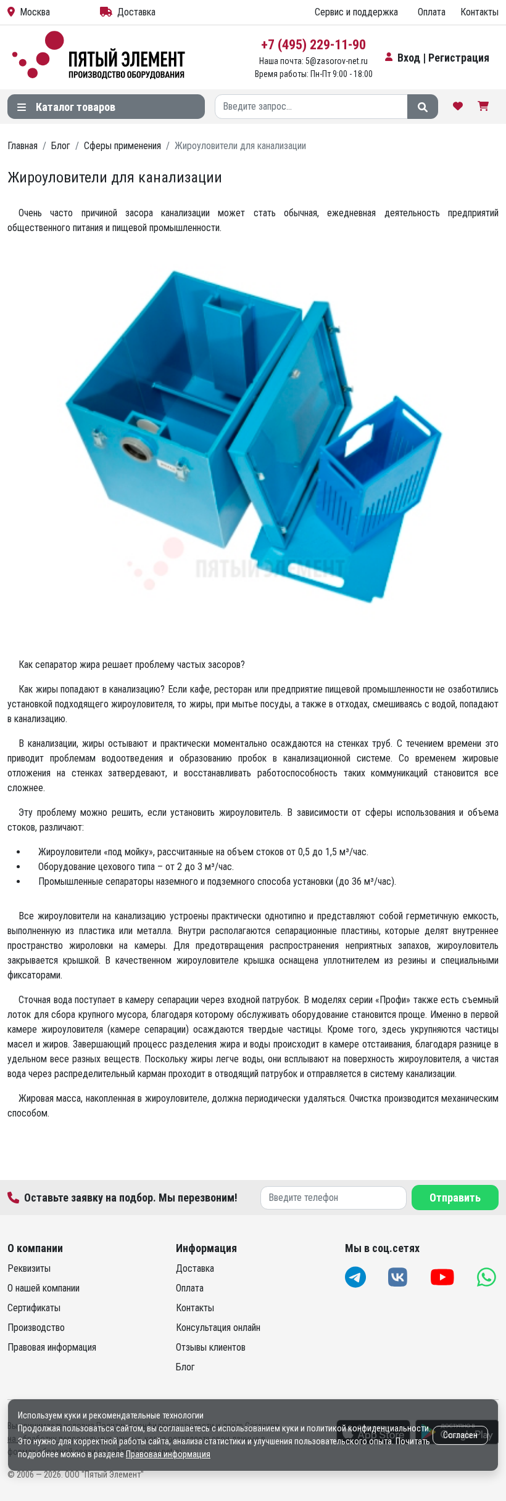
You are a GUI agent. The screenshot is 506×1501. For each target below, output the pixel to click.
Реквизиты (29, 1268)
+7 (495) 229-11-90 (313, 44)
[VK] (399, 1277)
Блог (185, 1367)
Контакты (479, 12)
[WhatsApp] (488, 1277)
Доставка (136, 12)
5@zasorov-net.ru (336, 61)
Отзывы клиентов (211, 1347)
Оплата (432, 12)
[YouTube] (443, 1277)
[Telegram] (356, 1277)
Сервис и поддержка (356, 12)
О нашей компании (43, 1288)
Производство (36, 1327)
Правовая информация (51, 1347)
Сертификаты (33, 1308)
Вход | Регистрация (443, 57)
